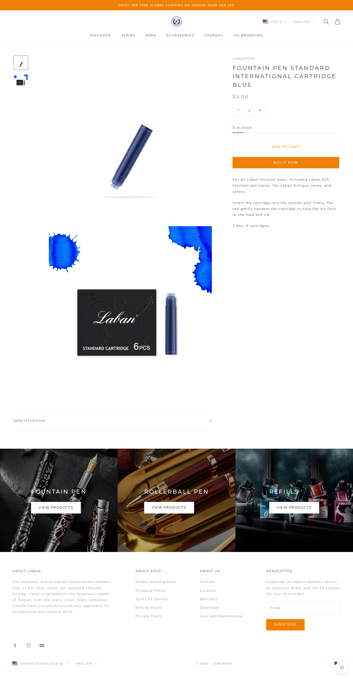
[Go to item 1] (21, 63)
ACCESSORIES (180, 35)
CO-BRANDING (248, 35)
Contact (207, 581)
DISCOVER (100, 35)
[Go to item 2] (21, 81)
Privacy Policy (149, 616)
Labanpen (244, 58)
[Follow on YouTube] (41, 645)
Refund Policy (148, 607)
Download (209, 607)
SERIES (128, 35)
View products (56, 507)
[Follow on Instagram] (28, 645)
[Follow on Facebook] (15, 645)
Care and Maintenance (221, 616)
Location (208, 590)
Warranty (209, 599)
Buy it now (286, 162)
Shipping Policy (150, 590)
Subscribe (285, 624)
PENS (150, 35)
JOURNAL (213, 35)
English (302, 21)
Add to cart (286, 147)
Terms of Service (151, 599)
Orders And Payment (155, 581)
